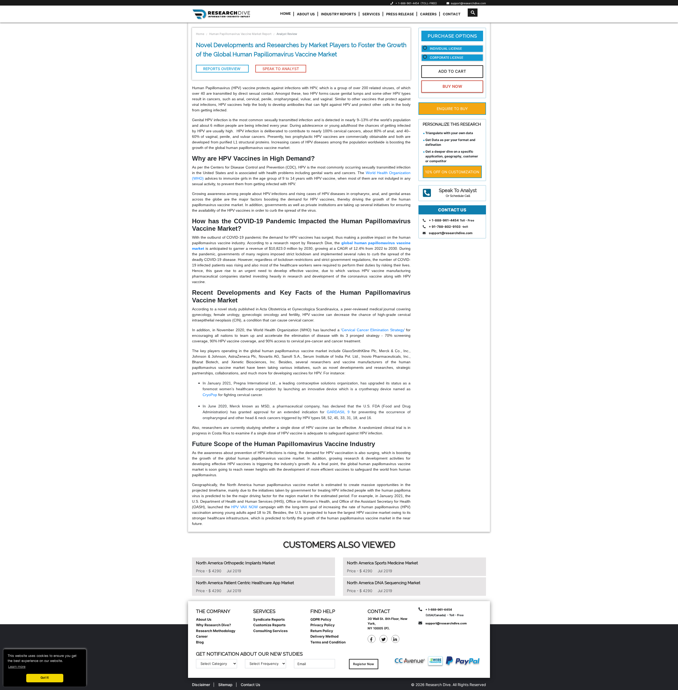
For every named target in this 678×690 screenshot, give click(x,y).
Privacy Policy (322, 625)
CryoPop (210, 395)
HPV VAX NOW (244, 507)
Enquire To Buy (452, 108)
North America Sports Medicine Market (382, 563)
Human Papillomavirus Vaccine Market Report (240, 34)
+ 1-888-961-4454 (407, 3)
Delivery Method (324, 636)
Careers (428, 14)
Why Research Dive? (213, 625)
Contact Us (250, 684)
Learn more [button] (16, 667)
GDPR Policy (320, 619)
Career (202, 636)
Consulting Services (270, 631)
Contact (452, 14)
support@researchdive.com (467, 3)
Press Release (400, 14)
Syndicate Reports (269, 619)
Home (285, 13)
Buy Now (452, 86)
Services (371, 14)
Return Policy (321, 631)
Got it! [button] (45, 677)
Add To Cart (452, 71)
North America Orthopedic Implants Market (235, 563)
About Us (306, 14)
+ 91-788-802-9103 (445, 227)
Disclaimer (201, 684)
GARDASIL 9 (338, 412)
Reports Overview (222, 68)
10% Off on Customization (452, 172)
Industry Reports (338, 14)
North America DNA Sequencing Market (383, 582)
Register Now (363, 664)
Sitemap (225, 684)
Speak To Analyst (280, 68)
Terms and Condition (328, 642)
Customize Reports (269, 625)
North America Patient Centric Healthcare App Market (245, 582)
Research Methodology (215, 631)
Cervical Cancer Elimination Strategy (373, 330)
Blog (200, 642)
